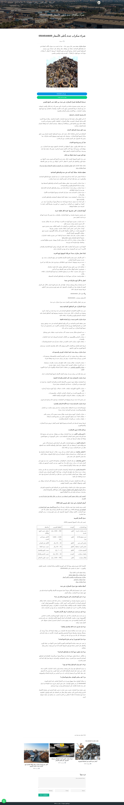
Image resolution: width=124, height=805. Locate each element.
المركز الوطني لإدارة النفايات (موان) (72, 489)
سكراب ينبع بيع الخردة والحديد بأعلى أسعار (74, 577)
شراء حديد (76, 735)
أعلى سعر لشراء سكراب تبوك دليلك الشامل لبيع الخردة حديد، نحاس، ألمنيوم (36, 765)
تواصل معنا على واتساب (62, 97)
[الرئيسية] (73, 18)
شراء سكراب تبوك (81, 582)
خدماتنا (61, 41)
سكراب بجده (81, 735)
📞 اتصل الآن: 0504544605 (62, 93)
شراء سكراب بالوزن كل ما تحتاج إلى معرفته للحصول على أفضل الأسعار (62, 759)
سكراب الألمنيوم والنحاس (77, 367)
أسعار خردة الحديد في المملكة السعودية (87, 761)
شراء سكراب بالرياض (79, 579)
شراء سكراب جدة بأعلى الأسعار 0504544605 (59, 18)
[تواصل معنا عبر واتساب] (4, 801)
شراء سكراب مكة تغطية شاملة (77, 575)
